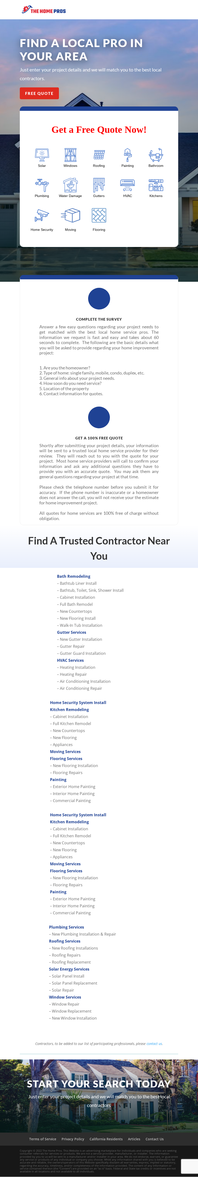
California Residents (106, 1139)
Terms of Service (42, 1139)
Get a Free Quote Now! (99, 129)
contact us (154, 1043)
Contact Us (155, 1139)
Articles (134, 1139)
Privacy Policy (73, 1139)
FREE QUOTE (39, 93)
